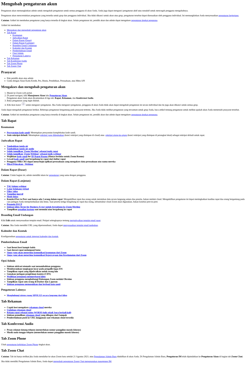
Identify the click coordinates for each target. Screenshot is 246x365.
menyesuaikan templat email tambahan (80, 225)
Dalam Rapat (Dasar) (22, 40)
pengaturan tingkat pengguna (144, 20)
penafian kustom (26, 209)
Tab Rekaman (13, 58)
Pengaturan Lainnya (22, 56)
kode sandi (22, 156)
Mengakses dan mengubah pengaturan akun (26, 30)
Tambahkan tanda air (17, 146)
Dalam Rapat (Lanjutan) (23, 43)
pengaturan (54, 175)
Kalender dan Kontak (22, 48)
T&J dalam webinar (16, 186)
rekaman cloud (36, 307)
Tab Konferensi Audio (17, 61)
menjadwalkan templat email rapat (85, 220)
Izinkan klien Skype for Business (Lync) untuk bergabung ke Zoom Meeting (43, 207)
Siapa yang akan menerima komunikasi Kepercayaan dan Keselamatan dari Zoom (46, 255)
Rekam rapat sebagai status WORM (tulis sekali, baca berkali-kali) (39, 312)
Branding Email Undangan (25, 45)
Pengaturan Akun (58, 95)
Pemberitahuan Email (22, 50)
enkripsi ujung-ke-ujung (116, 135)
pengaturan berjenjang (228, 15)
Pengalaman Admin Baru (105, 356)
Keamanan (17, 35)
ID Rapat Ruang (39, 156)
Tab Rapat (11, 32)
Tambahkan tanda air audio (20, 149)
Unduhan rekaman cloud (19, 310)
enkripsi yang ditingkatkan (52, 135)
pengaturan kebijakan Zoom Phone (22, 344)
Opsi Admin (18, 53)
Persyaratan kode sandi (18, 132)
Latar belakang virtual (18, 189)
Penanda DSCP (14, 204)
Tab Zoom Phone (14, 63)
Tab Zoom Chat (14, 66)
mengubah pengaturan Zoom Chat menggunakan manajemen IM (82, 361)
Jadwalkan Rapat (20, 38)
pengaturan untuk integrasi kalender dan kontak (37, 236)
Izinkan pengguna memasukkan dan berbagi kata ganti (33, 284)
